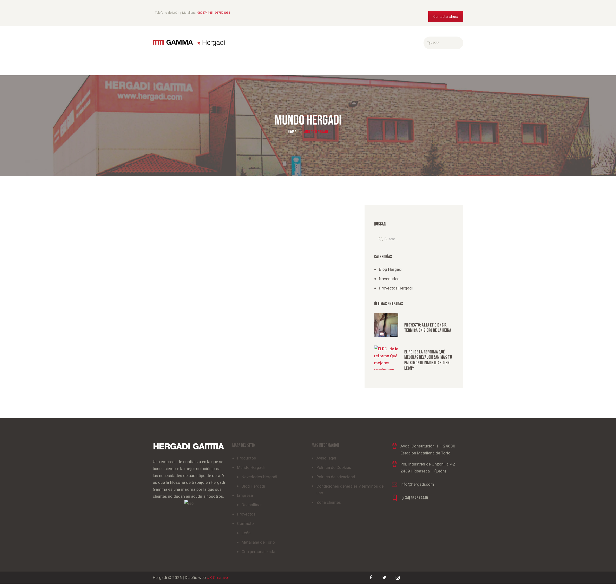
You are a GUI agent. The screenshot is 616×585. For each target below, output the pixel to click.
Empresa (245, 495)
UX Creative (217, 577)
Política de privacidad (335, 476)
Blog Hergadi (390, 269)
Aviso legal (326, 458)
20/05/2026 (412, 345)
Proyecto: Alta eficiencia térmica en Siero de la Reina (427, 328)
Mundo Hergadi (251, 467)
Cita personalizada (258, 551)
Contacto (245, 523)
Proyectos (246, 514)
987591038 (222, 12)
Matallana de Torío (258, 542)
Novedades (389, 278)
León (246, 532)
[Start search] (427, 43)
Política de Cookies (333, 467)
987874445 (204, 12)
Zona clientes (328, 502)
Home (292, 132)
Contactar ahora (445, 17)
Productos (246, 458)
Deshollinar (252, 504)
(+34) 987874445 (415, 498)
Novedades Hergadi (259, 476)
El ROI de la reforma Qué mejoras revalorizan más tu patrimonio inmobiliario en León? (428, 360)
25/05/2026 (412, 319)
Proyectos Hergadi (396, 288)
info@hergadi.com (417, 484)
